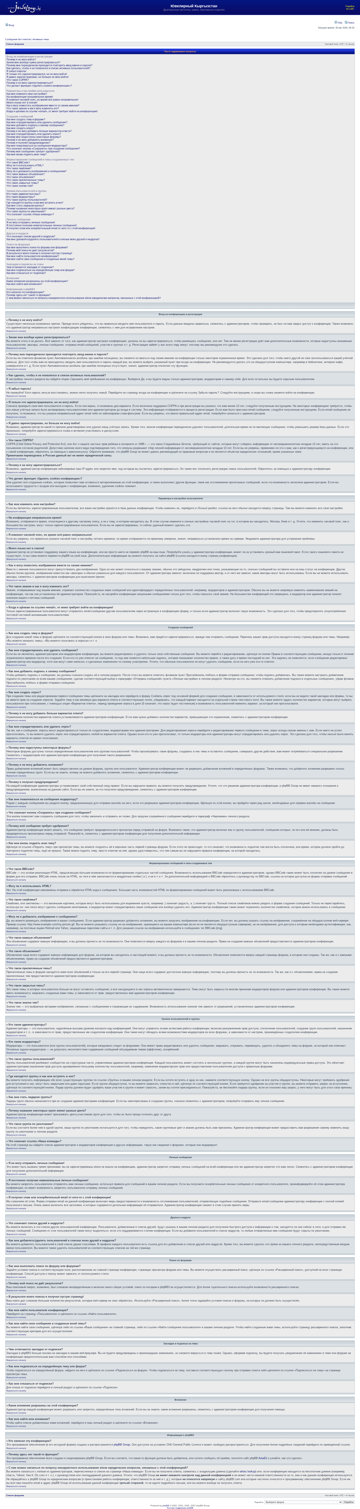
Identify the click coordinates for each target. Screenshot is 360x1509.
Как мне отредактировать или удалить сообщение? (37, 122)
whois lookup (247, 1471)
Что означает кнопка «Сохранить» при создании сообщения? (43, 148)
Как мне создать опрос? (20, 128)
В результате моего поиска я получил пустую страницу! (39, 253)
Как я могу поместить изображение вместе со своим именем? (42, 105)
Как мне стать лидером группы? (25, 205)
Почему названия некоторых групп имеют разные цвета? (40, 208)
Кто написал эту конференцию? (25, 292)
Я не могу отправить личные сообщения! (30, 222)
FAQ (339, 22)
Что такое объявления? (20, 177)
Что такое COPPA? (17, 79)
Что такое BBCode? (18, 162)
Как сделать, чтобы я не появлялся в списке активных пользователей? (48, 68)
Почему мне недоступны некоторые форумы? (33, 136)
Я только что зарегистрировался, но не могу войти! (36, 74)
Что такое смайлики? (18, 168)
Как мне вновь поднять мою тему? (26, 154)
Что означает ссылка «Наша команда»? (30, 214)
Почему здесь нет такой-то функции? (28, 295)
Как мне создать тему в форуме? (25, 119)
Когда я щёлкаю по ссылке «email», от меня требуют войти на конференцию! (52, 111)
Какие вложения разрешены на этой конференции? (37, 281)
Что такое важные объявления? (25, 174)
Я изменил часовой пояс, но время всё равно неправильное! (42, 99)
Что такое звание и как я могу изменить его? (32, 108)
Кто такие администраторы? (23, 194)
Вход (11, 25)
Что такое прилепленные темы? (25, 180)
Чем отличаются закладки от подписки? (30, 267)
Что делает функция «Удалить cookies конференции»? (39, 85)
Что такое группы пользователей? (26, 199)
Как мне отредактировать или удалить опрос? (33, 134)
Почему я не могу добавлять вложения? (30, 139)
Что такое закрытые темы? (22, 182)
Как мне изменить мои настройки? (26, 93)
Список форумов (15, 44)
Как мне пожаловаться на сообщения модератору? (36, 145)
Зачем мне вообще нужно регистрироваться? (33, 62)
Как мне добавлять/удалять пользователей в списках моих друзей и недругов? (53, 239)
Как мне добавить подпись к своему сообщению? (35, 125)
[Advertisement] (156, 24)
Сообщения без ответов (18, 39)
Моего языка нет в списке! (21, 102)
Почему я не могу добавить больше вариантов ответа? (39, 131)
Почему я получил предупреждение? (28, 142)
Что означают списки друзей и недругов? (30, 236)
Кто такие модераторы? (20, 196)
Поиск (350, 22)
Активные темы (40, 39)
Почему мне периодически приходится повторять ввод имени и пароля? (49, 65)
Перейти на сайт (349, 7)
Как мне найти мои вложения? (24, 284)
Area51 (263, 1458)
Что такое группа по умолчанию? (26, 211)
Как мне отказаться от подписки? (26, 273)
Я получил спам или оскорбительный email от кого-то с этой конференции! (50, 228)
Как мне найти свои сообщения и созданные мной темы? (40, 259)
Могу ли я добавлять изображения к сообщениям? (36, 171)
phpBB (165, 1505)
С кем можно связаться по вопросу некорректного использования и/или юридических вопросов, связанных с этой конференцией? (83, 298)
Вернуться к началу (16, 331)
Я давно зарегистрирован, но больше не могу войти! (37, 77)
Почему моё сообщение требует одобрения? (33, 151)
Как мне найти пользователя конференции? (32, 256)
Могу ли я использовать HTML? (25, 165)
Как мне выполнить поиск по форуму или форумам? (37, 247)
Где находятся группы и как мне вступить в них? (34, 202)
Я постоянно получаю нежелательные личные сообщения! (41, 225)
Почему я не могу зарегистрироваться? (29, 82)
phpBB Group (122, 1444)
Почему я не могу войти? (21, 59)
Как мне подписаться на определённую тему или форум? (40, 270)
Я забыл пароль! (16, 71)
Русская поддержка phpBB (180, 1508)
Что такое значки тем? (19, 185)
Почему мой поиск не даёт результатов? (30, 250)
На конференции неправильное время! (29, 96)
